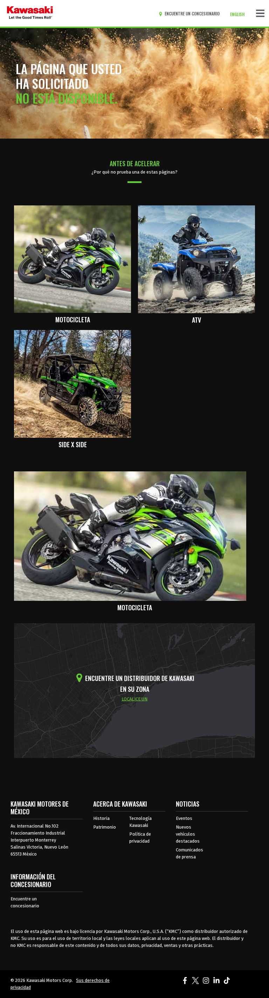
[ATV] (196, 258)
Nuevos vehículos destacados (188, 834)
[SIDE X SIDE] (72, 383)
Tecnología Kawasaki (140, 822)
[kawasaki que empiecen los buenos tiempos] (30, 13)
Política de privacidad (140, 837)
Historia (101, 818)
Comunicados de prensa (189, 853)
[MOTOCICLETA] (72, 258)
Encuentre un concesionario (25, 902)
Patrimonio (104, 827)
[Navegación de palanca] (260, 13)
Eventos (184, 818)
